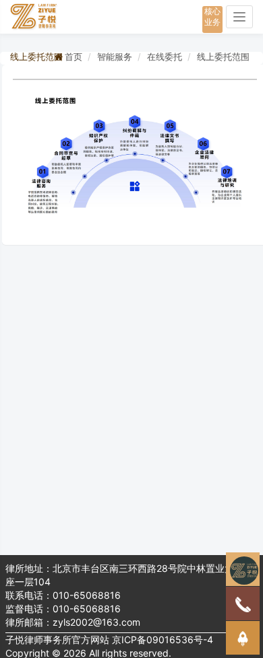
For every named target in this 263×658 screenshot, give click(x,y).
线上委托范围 (223, 56)
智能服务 (114, 56)
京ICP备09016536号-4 (162, 639)
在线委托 (164, 56)
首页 (73, 56)
